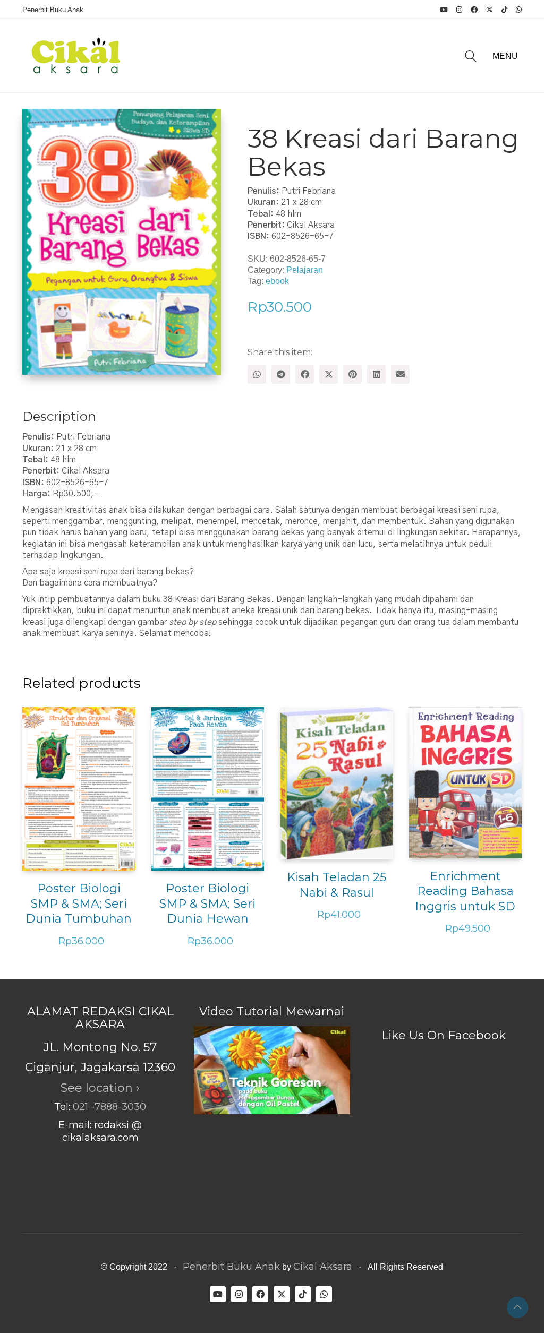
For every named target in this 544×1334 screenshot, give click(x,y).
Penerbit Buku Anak (231, 1266)
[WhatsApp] (257, 374)
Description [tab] (59, 416)
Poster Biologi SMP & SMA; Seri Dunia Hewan (207, 903)
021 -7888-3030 (109, 1107)
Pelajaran (304, 269)
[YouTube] (218, 1294)
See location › (100, 1088)
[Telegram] (280, 374)
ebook (277, 281)
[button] (507, 56)
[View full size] (39, 125)
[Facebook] (304, 374)
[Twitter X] (328, 374)
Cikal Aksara (322, 1266)
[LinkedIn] (376, 374)
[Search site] (471, 57)
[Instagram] (239, 1294)
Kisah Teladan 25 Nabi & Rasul (336, 885)
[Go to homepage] (75, 56)
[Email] (400, 374)
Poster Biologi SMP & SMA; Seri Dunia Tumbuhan (79, 903)
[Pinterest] (352, 374)
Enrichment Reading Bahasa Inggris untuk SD (465, 891)
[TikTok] (303, 1294)
